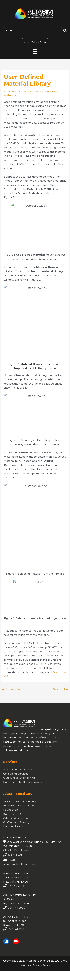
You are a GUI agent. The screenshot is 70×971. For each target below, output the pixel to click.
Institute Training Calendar (20, 805)
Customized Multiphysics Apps (22, 782)
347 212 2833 (16, 886)
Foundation (10, 809)
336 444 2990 (16, 907)
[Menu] (35, 51)
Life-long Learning (14, 826)
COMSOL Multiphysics (19, 91)
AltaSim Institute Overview (20, 801)
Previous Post (12, 689)
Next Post (60, 689)
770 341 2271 (16, 929)
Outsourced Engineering (19, 777)
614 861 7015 (15, 855)
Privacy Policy (41, 965)
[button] (65, 30)
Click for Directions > (16, 850)
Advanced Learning (15, 818)
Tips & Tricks (41, 91)
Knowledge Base (14, 813)
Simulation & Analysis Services (22, 769)
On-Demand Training (16, 822)
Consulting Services (15, 773)
